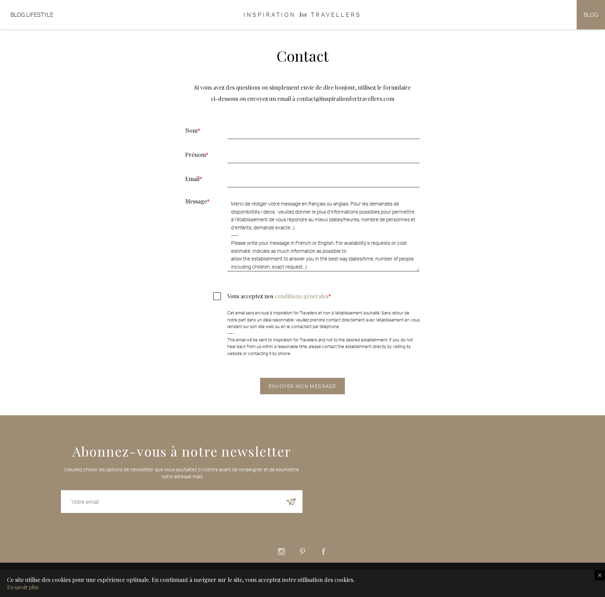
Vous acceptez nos (279, 296)
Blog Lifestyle (32, 14)
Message (197, 200)
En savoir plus (22, 587)
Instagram (281, 551)
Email (193, 179)
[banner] (302, 14)
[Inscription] (291, 501)
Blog (591, 14)
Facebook (323, 551)
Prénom (197, 155)
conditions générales (301, 296)
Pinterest (302, 551)
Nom (192, 130)
